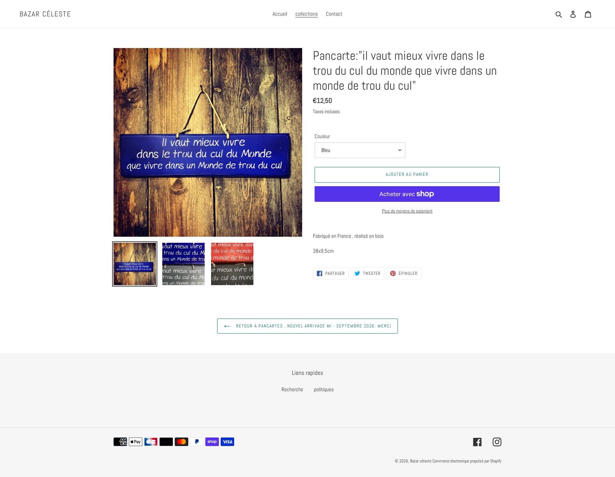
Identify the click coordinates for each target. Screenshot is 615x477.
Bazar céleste (45, 14)
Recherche (292, 389)
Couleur (322, 136)
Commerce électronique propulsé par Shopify (466, 461)
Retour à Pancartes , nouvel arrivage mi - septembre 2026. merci (313, 326)
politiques (324, 389)
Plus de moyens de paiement (407, 211)
